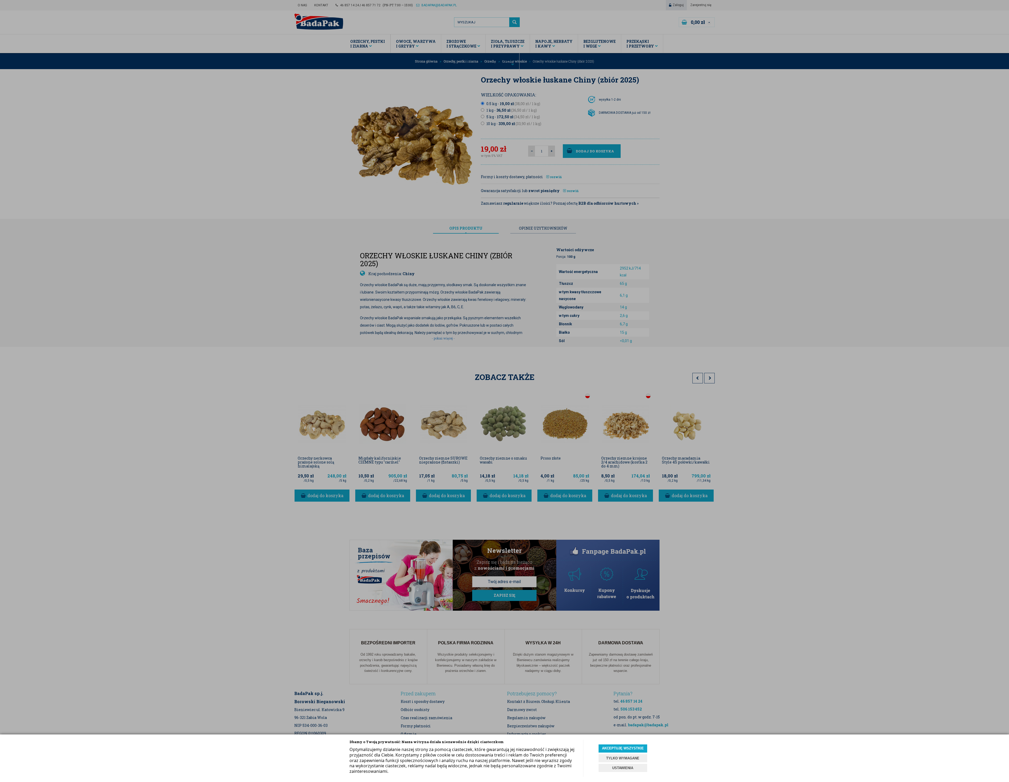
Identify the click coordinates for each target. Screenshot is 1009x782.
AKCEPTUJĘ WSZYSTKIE (623, 748)
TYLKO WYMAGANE (622, 758)
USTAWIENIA (622, 768)
